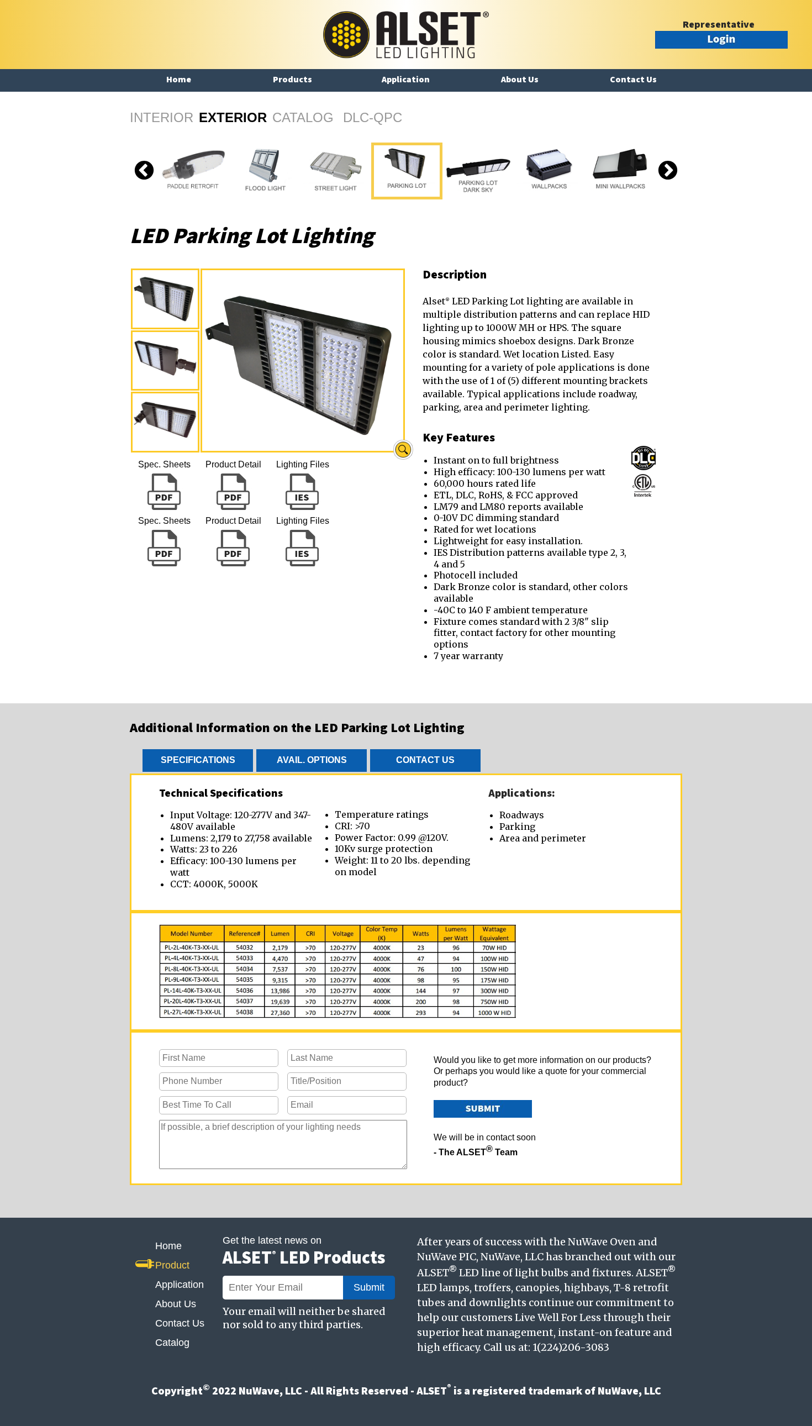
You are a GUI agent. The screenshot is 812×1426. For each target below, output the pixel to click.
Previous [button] (144, 171)
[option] (264, 171)
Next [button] (667, 171)
